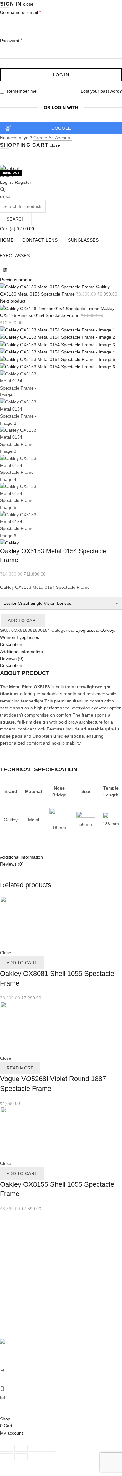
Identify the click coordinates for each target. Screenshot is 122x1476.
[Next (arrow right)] (21, 1456)
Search (16, 218)
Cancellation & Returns (22, 1283)
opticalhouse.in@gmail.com (34, 1397)
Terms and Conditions (21, 1297)
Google (61, 128)
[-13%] (47, 922)
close (28, 4)
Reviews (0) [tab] (11, 658)
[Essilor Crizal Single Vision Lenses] (61, 603)
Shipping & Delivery (19, 1276)
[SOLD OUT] (47, 1027)
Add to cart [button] (22, 962)
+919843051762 (23, 1388)
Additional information (21, 857)
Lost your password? (101, 91)
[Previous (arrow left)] (6, 1456)
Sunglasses (83, 240)
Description (11, 665)
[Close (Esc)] (6, 1448)
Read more (20, 1067)
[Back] (8, 270)
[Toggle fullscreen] (35, 1448)
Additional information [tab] (21, 651)
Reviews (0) (11, 863)
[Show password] (115, 52)
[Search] (2, 189)
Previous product (16, 279)
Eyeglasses (86, 630)
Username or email (29, 12)
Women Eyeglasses (19, 637)
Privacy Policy (13, 1290)
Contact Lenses (15, 1231)
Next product (12, 300)
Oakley (107, 630)
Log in (61, 74)
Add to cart (23, 620)
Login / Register (15, 182)
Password (20, 40)
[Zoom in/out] (49, 1448)
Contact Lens (40, 240)
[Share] (21, 1448)
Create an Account (52, 137)
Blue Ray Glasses (17, 1252)
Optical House (29, 1405)
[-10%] (47, 1132)
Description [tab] (11, 644)
